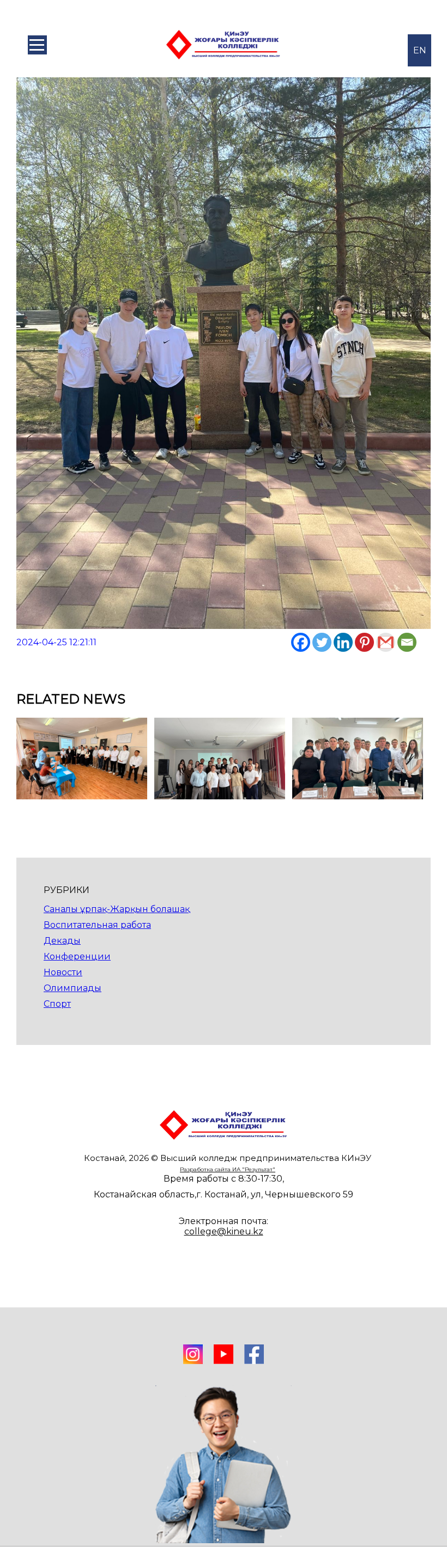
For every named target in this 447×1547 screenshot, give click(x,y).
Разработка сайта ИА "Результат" (227, 1169)
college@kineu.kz (223, 1231)
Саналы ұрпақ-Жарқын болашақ (117, 909)
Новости (63, 972)
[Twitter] (321, 642)
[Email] (406, 642)
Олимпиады (72, 988)
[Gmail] (385, 642)
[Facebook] (300, 642)
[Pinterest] (364, 642)
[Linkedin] (343, 642)
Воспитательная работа (97, 925)
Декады (62, 940)
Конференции (77, 956)
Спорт (57, 1004)
